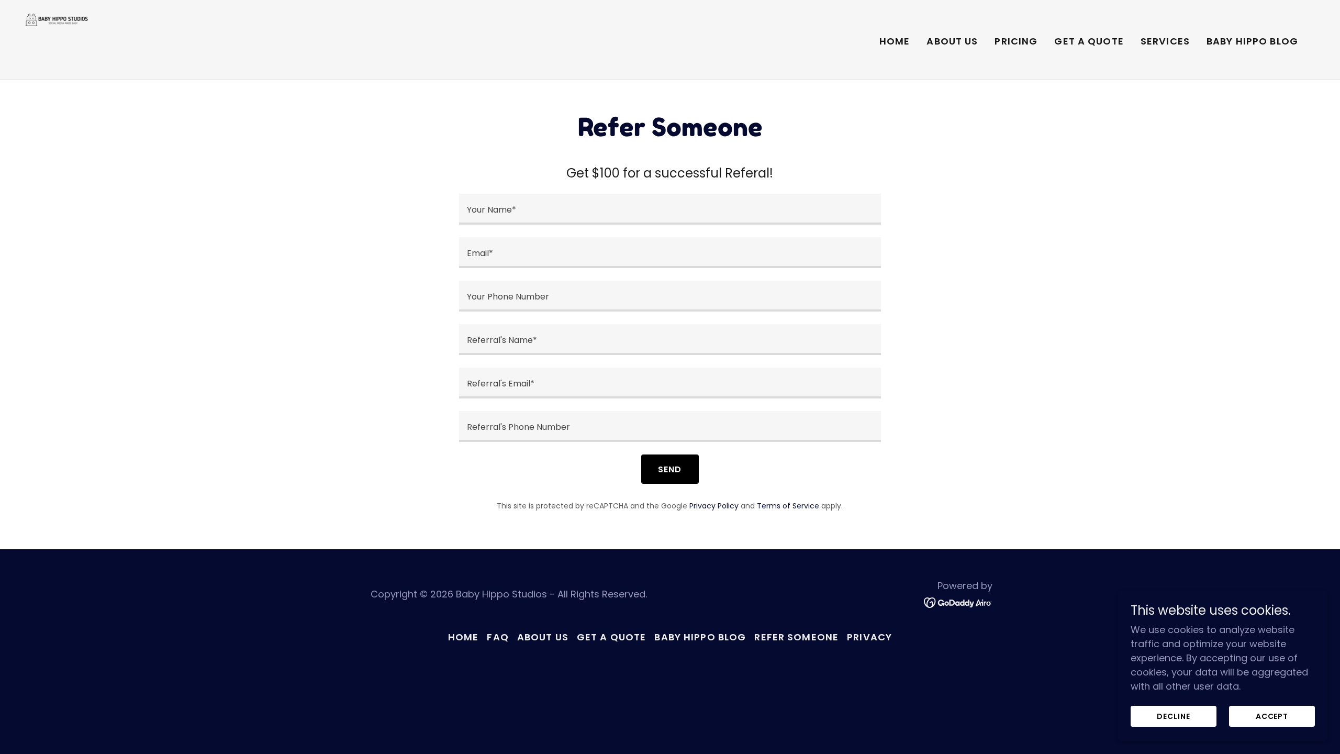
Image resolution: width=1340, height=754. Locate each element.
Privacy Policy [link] (714, 506)
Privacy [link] (869, 637)
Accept (1272, 716)
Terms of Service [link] (788, 506)
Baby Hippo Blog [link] (1252, 41)
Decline (1173, 716)
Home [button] (463, 637)
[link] (57, 39)
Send (670, 469)
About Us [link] (952, 41)
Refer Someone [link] (796, 637)
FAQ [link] (497, 637)
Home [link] (894, 41)
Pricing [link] (1016, 41)
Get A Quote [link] (1088, 41)
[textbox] (669, 209)
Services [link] (1165, 41)
